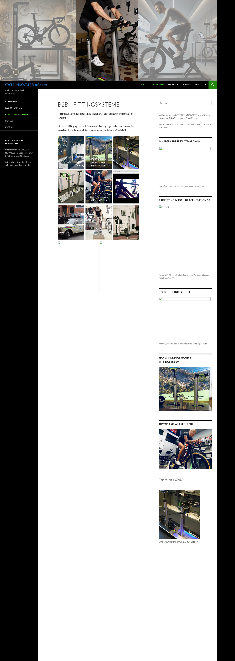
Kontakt (199, 84)
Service (172, 84)
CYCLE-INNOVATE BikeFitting (26, 85)
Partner (187, 84)
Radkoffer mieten (14, 108)
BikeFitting (11, 101)
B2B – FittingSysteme (152, 84)
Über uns (9, 127)
